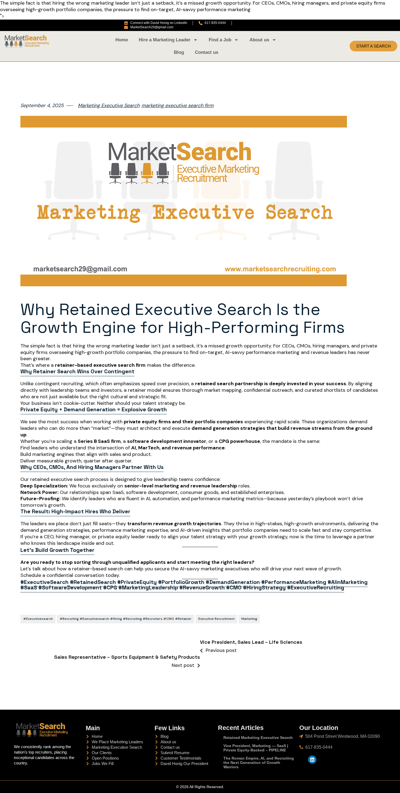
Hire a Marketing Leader (164, 39)
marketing (249, 619)
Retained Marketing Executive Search (258, 737)
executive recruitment (216, 619)
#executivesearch (38, 619)
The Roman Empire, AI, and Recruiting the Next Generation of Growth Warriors (258, 762)
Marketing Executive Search (109, 105)
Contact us (206, 52)
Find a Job (220, 39)
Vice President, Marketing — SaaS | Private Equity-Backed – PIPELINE (255, 748)
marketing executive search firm (177, 105)
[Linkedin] (312, 759)
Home (121, 39)
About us (259, 39)
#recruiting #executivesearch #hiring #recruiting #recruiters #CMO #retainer (126, 619)
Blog (179, 52)
